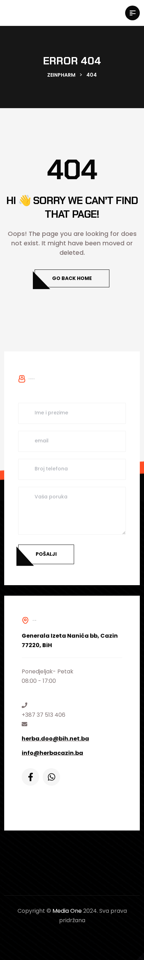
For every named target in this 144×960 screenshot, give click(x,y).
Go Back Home (72, 278)
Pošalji (46, 554)
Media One (67, 911)
